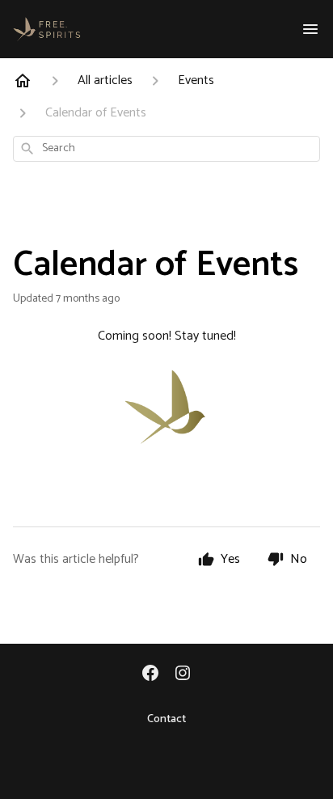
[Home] (22, 81)
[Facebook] (150, 674)
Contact (166, 720)
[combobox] (166, 149)
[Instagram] (182, 674)
